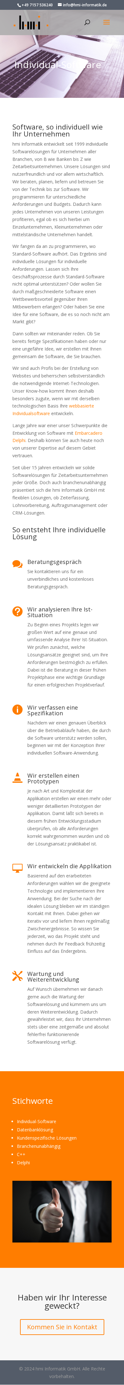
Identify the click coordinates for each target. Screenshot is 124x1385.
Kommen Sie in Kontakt (62, 1327)
